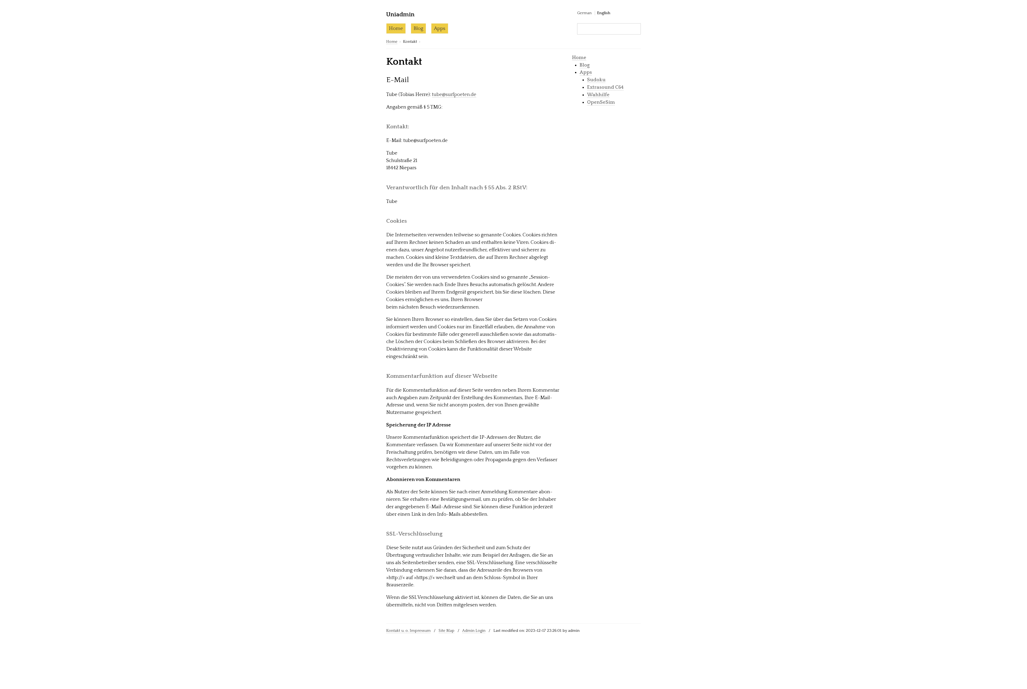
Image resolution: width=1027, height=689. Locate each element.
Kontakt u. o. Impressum (408, 630)
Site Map (446, 630)
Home (396, 28)
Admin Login (473, 630)
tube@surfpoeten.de (454, 94)
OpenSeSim (601, 102)
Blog (418, 28)
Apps (439, 28)
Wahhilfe (598, 95)
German (584, 13)
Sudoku (596, 80)
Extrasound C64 (605, 87)
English (603, 13)
